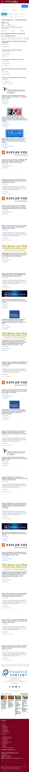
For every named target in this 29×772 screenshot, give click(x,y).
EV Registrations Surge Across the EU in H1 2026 (14, 77)
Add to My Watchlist (5, 28)
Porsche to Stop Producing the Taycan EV (12, 50)
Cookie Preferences (16, 767)
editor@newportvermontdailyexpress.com (14, 758)
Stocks (10, 14)
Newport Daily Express (9, 766)
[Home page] (11, 2)
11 (24, 37)
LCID (6, 22)
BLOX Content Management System (10, 768)
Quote (5, 30)
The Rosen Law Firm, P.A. (7, 259)
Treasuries (22, 16)
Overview (4, 16)
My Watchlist (14, 9)
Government (11, 83)
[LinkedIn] (16, 686)
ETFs (16, 14)
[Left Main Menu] (2, 2)
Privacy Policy (22, 681)
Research (22, 30)
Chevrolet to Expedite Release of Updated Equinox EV (14, 69)
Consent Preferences (5, 771)
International (17, 16)
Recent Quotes (4, 9)
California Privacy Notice (9, 767)
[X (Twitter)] (9, 686)
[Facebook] (13, 686)
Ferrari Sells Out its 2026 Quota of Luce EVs (12, 59)
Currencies (12, 16)
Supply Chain (9, 287)
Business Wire (5, 126)
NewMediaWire (5, 285)
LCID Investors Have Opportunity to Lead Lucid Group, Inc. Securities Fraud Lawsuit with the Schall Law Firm (14, 301)
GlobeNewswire (5, 103)
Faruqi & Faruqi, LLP (7, 124)
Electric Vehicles (7, 65)
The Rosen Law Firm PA (7, 348)
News (8, 16)
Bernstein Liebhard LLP (7, 327)
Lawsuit (6, 287)
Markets (4, 14)
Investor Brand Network (6, 46)
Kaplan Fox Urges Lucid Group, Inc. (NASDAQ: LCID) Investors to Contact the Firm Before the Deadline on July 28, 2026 (14, 363)
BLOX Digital (18, 768)
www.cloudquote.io (14, 679)
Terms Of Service (14, 683)
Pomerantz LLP (6, 101)
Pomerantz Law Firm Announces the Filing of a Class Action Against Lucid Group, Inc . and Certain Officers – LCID (14, 97)
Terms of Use (24, 766)
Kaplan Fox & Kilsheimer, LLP (8, 396)
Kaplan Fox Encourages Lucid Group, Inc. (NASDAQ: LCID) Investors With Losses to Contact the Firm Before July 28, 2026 (14, 647)
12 (26, 37)
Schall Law (5, 538)
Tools (22, 14)
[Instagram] (19, 686)
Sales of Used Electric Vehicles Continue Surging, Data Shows (14, 42)
